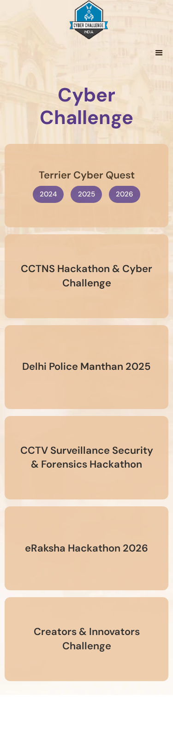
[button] (159, 53)
